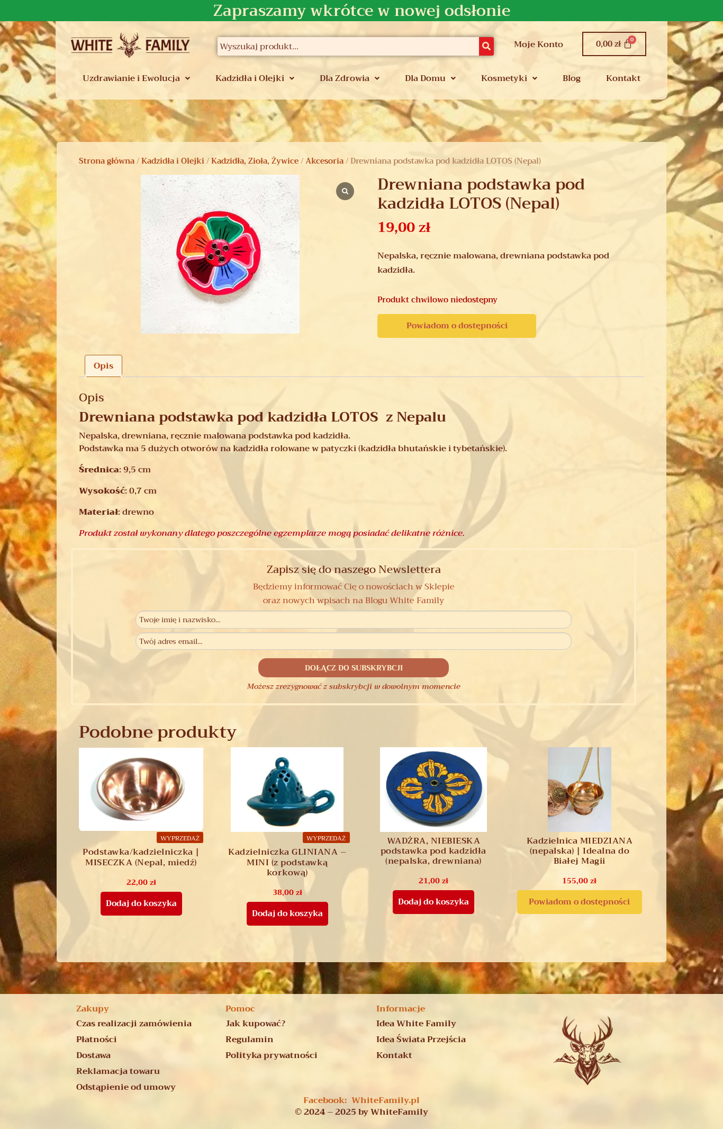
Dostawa (93, 1055)
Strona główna (106, 161)
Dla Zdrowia (344, 78)
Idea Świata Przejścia (421, 1039)
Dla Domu (425, 78)
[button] (136, 78)
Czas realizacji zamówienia (134, 1023)
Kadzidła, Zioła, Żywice (255, 161)
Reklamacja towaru (118, 1071)
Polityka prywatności (271, 1055)
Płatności (96, 1039)
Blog (572, 78)
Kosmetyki (504, 78)
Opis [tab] (103, 366)
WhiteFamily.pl (385, 1100)
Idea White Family (416, 1023)
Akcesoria (324, 161)
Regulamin (249, 1039)
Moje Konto (538, 44)
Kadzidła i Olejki (249, 78)
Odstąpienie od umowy (126, 1087)
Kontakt (623, 78)
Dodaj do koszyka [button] (141, 903)
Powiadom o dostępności (457, 326)
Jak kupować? (255, 1023)
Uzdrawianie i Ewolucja (131, 78)
